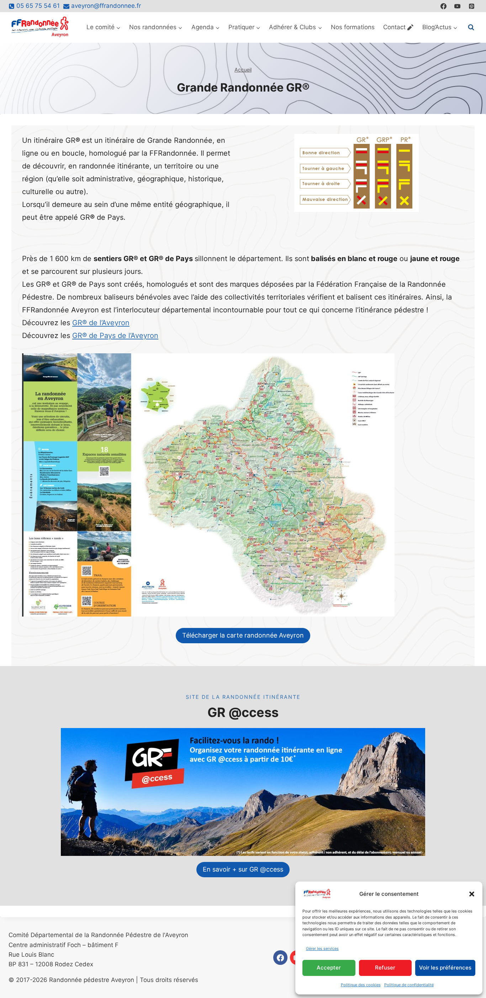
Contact (394, 27)
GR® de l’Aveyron (101, 322)
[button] (471, 894)
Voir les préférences (445, 967)
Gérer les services (322, 948)
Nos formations (353, 27)
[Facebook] (444, 6)
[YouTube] (457, 6)
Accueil (243, 70)
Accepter (329, 967)
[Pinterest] (471, 6)
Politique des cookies (361, 984)
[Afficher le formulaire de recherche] (471, 27)
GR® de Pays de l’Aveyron (115, 335)
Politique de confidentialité (409, 984)
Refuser (385, 967)
